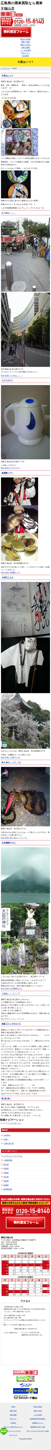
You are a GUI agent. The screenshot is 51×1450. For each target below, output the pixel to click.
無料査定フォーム (37, 1423)
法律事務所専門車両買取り (38, 1419)
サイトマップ (13, 1435)
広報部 (6, 1173)
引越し (6, 1139)
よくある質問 (25, 50)
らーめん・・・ (8, 213)
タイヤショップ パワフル (13, 1431)
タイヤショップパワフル (13, 1156)
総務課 (6, 1185)
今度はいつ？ (7, 75)
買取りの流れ (25, 45)
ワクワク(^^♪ (7, 380)
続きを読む (11, 376)
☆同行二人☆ (7, 577)
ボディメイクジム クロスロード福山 (38, 1431)
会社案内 (25, 56)
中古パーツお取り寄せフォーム (13, 1427)
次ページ (17, 1123)
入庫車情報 (7, 1160)
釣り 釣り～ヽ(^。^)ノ (11, 762)
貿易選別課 (7, 1189)
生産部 (6, 1181)
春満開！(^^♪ (7, 473)
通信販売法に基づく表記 (37, 1427)
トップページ (5, 68)
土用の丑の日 (8, 1143)
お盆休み (6, 1135)
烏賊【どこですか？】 (11, 1024)
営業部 (6, 1169)
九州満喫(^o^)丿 (9, 843)
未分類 (6, 1177)
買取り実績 (25, 42)
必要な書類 (25, 48)
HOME (13, 1406)
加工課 (6, 1164)
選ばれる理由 (25, 39)
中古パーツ (25, 53)
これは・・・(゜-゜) (10, 993)
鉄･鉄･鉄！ (7, 1098)
